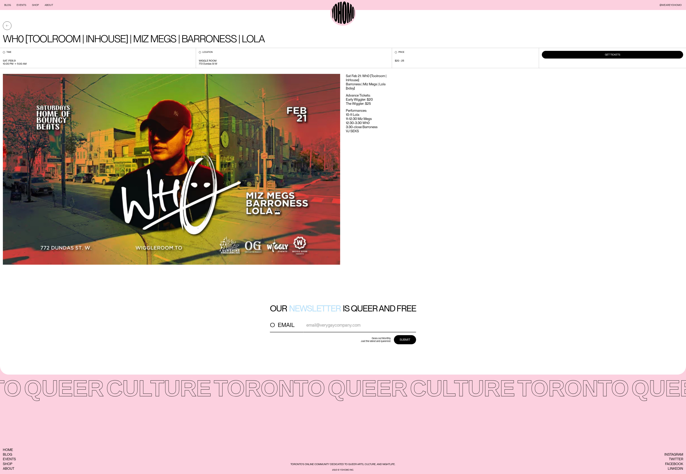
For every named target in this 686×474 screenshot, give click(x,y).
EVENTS (21, 5)
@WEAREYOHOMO (671, 5)
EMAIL (286, 324)
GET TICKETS (612, 54)
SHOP (35, 5)
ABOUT (49, 5)
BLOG (7, 5)
